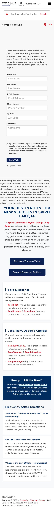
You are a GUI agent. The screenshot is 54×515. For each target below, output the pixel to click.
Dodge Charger (15, 361)
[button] (33, 4)
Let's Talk (14, 160)
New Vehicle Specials (29, 384)
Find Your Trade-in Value (27, 261)
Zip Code (10, 114)
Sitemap (33, 500)
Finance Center (37, 387)
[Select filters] (45, 24)
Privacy (42, 500)
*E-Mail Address (13, 94)
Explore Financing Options (27, 272)
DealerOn (24, 500)
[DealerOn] (8, 497)
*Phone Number (13, 104)
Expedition (29, 311)
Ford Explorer (14, 311)
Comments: (11, 124)
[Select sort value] (50, 25)
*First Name (11, 74)
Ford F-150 (13, 305)
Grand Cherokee (33, 352)
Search (43, 14)
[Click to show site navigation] (49, 4)
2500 (22, 346)
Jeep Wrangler (15, 352)
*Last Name (11, 84)
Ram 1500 (13, 346)
